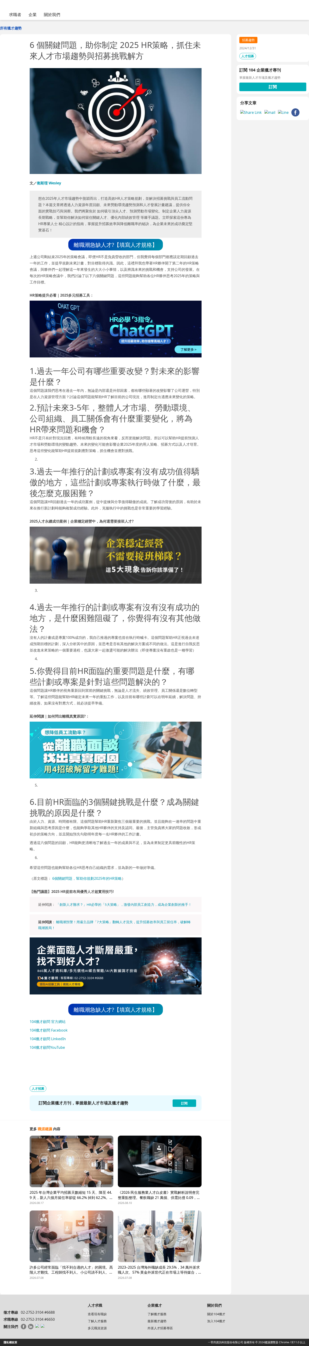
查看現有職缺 (97, 1314)
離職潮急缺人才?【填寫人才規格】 (115, 244)
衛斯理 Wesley (49, 183)
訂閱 (273, 86)
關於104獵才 (216, 1314)
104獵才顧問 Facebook (49, 1030)
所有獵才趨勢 (11, 28)
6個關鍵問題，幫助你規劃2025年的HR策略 (87, 878)
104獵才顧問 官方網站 (48, 1021)
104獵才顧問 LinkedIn (48, 1038)
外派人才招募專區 (160, 1328)
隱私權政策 (10, 1342)
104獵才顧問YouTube (47, 1047)
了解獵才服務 (156, 1314)
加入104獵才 (216, 1321)
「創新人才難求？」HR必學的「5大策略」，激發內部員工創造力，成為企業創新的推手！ (124, 904)
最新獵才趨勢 (156, 1321)
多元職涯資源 (97, 1328)
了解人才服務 (97, 1321)
